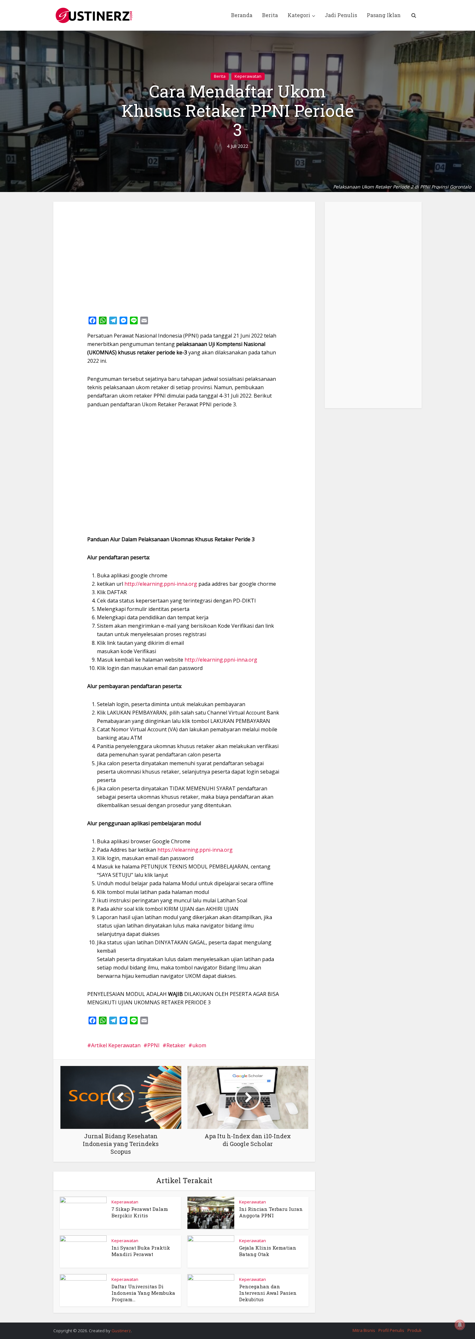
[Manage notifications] (460, 1325)
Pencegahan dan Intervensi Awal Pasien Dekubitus (268, 1293)
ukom (199, 1045)
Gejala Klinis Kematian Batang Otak (267, 1250)
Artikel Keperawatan (116, 1045)
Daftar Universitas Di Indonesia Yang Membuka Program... (143, 1293)
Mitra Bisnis (364, 1330)
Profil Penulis (391, 1330)
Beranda (241, 15)
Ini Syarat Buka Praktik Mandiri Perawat (140, 1250)
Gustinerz (121, 1331)
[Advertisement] (184, 256)
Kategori (299, 15)
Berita (270, 15)
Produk (414, 1330)
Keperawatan (248, 76)
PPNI (153, 1045)
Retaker (175, 1045)
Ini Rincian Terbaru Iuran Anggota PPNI (271, 1212)
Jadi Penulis (341, 15)
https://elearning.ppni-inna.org (195, 849)
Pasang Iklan (384, 15)
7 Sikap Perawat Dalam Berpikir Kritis (139, 1212)
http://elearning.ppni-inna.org (160, 583)
